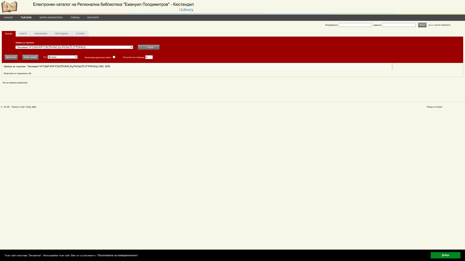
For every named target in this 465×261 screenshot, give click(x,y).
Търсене (26, 17)
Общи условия (434, 107)
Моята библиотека (51, 17)
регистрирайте (443, 25)
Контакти (93, 17)
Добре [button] (445, 255)
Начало (8, 17)
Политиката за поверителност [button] (118, 255)
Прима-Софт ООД (21, 107)
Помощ (75, 17)
